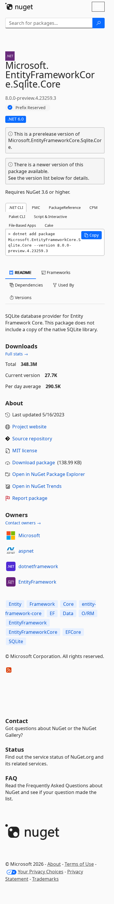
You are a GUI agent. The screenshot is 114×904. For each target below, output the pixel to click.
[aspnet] (11, 551)
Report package (29, 498)
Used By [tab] (65, 285)
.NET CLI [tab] (16, 207)
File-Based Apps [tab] (22, 225)
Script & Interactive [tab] (50, 216)
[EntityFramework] (11, 582)
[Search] (98, 23)
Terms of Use (79, 864)
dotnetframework (38, 566)
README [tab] (23, 272)
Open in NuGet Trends (37, 486)
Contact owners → (23, 523)
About (54, 864)
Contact (16, 721)
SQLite (16, 641)
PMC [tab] (36, 207)
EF (52, 613)
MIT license (24, 450)
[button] (91, 235)
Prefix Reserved (30, 107)
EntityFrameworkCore (33, 632)
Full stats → (16, 354)
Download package (33, 462)
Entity (15, 604)
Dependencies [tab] (28, 285)
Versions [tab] (23, 297)
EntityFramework (37, 582)
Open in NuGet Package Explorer (48, 474)
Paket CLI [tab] (17, 216)
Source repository (32, 438)
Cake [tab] (49, 225)
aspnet (26, 551)
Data (68, 613)
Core (68, 604)
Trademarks (45, 879)
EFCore (73, 632)
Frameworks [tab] (58, 272)
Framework (42, 604)
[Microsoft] (11, 535)
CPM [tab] (93, 207)
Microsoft (29, 535)
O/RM (88, 613)
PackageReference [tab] (65, 207)
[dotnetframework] (11, 566)
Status (14, 749)
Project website (29, 426)
